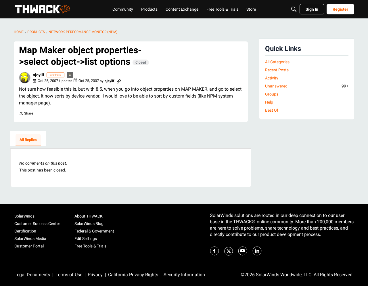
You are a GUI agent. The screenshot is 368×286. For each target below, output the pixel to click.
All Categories (277, 62)
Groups (271, 94)
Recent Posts (277, 70)
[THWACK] (42, 9)
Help (269, 102)
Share (26, 114)
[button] (24, 77)
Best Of (271, 110)
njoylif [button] (38, 75)
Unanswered (306, 86)
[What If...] (70, 75)
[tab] (28, 140)
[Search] (294, 9)
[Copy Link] (118, 80)
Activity (271, 78)
